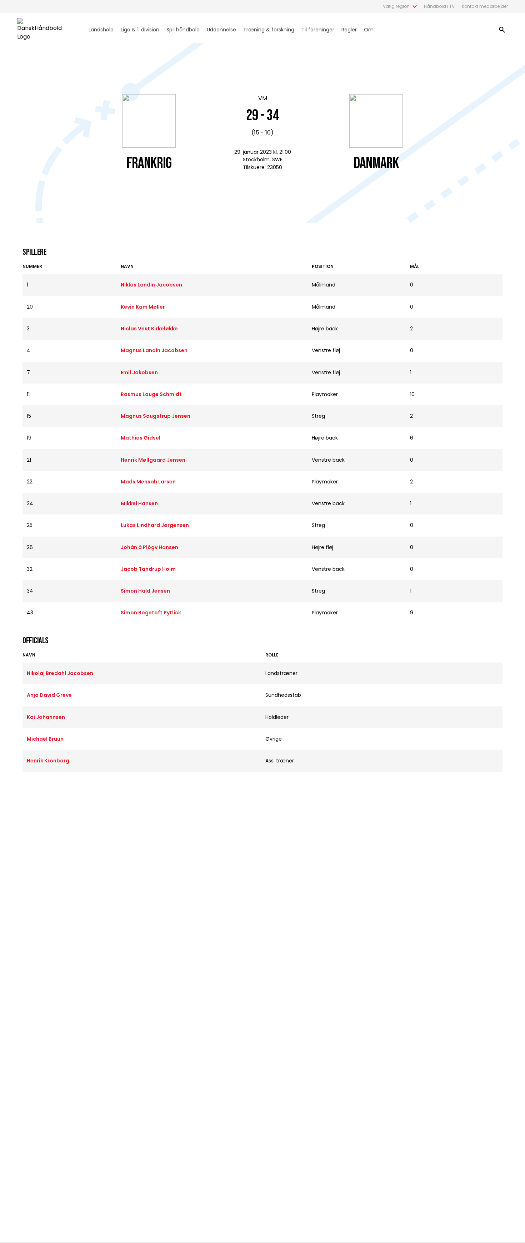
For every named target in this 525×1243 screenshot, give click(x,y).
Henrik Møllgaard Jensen (153, 459)
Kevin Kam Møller (143, 306)
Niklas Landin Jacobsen (151, 284)
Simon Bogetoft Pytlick (151, 612)
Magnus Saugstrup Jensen (155, 416)
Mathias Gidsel (140, 437)
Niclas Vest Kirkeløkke (149, 328)
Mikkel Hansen (139, 503)
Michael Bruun (45, 738)
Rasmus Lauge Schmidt (151, 394)
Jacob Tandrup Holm (148, 569)
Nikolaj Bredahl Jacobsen (60, 673)
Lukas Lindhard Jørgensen (155, 525)
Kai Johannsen (46, 717)
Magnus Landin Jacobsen (154, 350)
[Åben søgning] (502, 29)
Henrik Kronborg (48, 760)
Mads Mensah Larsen (148, 481)
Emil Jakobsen (139, 372)
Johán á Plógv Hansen (149, 547)
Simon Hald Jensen (145, 590)
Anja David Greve (49, 695)
